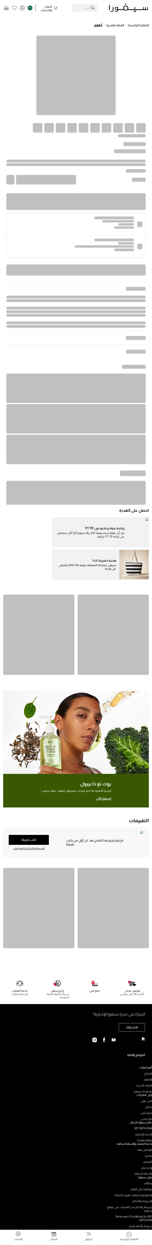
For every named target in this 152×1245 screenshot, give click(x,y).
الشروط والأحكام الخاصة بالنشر (29, 848)
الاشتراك (132, 1027)
